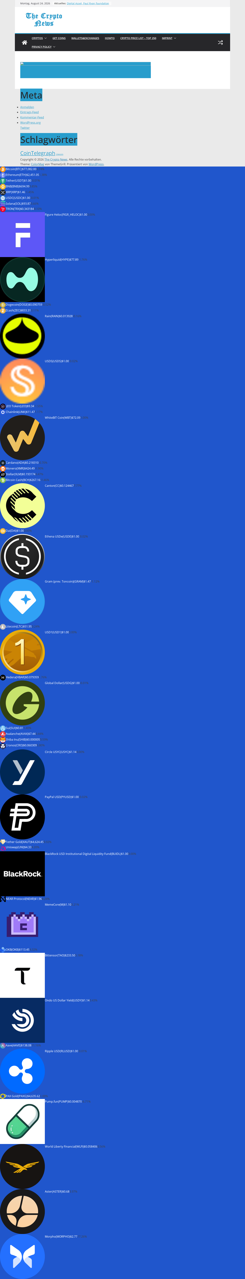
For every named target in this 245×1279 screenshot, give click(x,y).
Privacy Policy (41, 46)
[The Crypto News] (24, 42)
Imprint (167, 38)
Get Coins (59, 38)
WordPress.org (30, 123)
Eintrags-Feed (29, 112)
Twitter (25, 128)
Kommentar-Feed (32, 117)
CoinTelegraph (37, 153)
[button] (45, 38)
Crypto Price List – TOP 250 (138, 38)
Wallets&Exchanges (85, 38)
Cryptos (37, 38)
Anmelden (27, 107)
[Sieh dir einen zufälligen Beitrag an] (220, 42)
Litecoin (59, 154)
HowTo (110, 38)
